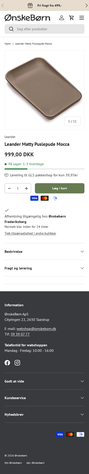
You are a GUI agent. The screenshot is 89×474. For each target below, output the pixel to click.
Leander (10, 137)
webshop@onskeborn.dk (36, 328)
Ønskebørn (21, 455)
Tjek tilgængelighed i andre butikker (30, 233)
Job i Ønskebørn (35, 462)
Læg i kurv (59, 188)
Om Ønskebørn (13, 462)
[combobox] (44, 29)
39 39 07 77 (20, 334)
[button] (72, 18)
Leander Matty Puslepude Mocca (33, 43)
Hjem (8, 43)
